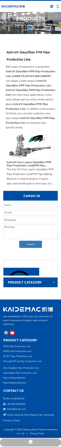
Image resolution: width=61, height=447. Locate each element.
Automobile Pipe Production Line (20, 373)
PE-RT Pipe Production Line (17, 356)
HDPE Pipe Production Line (17, 351)
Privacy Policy (37, 433)
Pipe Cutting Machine (14, 377)
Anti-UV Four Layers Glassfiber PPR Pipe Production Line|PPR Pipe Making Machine (29, 164)
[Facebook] (6, 332)
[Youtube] (12, 332)
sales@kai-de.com (16, 409)
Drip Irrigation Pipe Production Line (21, 368)
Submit (30, 244)
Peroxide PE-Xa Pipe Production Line (22, 361)
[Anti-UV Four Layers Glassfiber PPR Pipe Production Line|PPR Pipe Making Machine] (30, 145)
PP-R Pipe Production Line (17, 346)
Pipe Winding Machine (14, 382)
